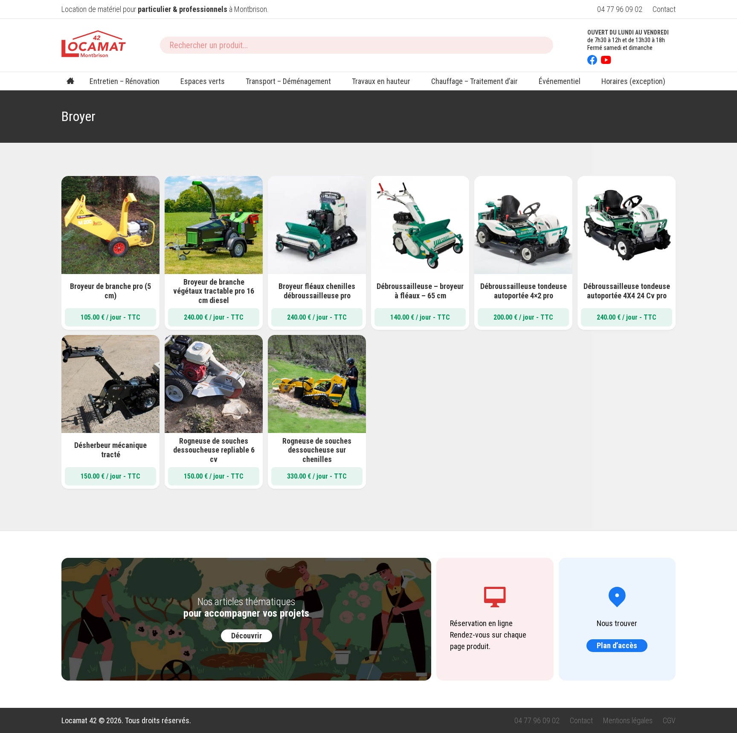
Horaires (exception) (633, 81)
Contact (664, 9)
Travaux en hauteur (381, 81)
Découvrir (246, 635)
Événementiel (559, 81)
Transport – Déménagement (288, 81)
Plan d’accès (617, 645)
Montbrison (250, 9)
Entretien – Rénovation (125, 81)
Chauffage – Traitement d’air (474, 81)
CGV (669, 720)
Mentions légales (628, 720)
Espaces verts (202, 81)
